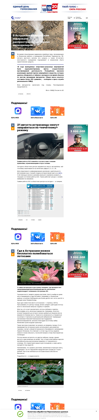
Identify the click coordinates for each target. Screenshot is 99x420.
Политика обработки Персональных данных (48, 412)
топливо (33, 219)
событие (29, 93)
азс (27, 219)
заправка (20, 219)
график (39, 219)
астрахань (20, 93)
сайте (60, 173)
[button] (62, 197)
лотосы (20, 390)
